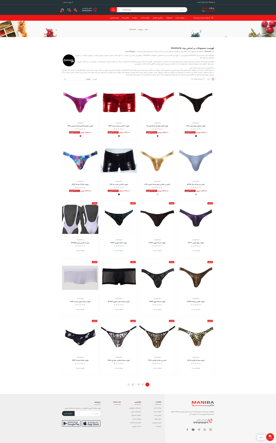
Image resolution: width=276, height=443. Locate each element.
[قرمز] (157, 136)
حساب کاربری (136, 426)
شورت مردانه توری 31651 (157, 301)
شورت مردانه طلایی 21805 (195, 360)
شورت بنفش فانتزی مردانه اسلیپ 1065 (80, 126)
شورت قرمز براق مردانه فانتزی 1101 (157, 126)
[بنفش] (80, 136)
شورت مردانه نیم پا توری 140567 (118, 301)
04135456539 (87, 11)
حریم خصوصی (156, 422)
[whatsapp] (204, 429)
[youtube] (193, 429)
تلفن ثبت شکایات (135, 422)
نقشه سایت (157, 411)
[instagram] (210, 429)
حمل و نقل (158, 419)
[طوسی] (196, 194)
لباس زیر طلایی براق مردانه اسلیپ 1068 (157, 184)
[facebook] (187, 429)
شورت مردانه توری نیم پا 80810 (80, 301)
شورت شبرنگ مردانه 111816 (80, 184)
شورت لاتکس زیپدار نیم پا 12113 (118, 126)
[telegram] (199, 429)
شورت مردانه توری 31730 (157, 243)
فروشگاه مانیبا (129, 51)
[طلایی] (157, 194)
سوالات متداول (136, 415)
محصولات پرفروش (135, 408)
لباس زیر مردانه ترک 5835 (196, 184)
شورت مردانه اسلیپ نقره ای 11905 (119, 360)
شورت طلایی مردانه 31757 (196, 301)
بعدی (129, 385)
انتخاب (77, 79)
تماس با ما (157, 415)
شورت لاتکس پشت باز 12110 (119, 184)
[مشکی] (196, 136)
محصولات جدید (136, 411)
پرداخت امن (157, 408)
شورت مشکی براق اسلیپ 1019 (195, 126)
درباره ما (158, 426)
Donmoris (207, 51)
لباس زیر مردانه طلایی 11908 (157, 360)
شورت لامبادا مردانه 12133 (80, 360)
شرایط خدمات (136, 419)
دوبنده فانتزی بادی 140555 (80, 243)
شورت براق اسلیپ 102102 (196, 243)
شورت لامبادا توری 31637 (119, 243)
